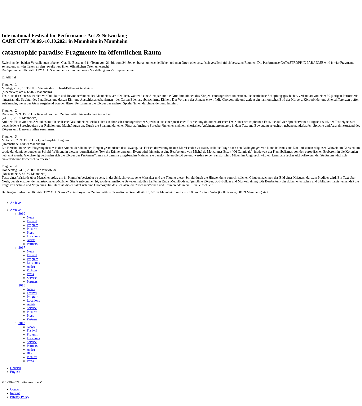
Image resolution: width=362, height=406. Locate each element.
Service (32, 278)
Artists (31, 240)
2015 (21, 285)
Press (30, 232)
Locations (33, 236)
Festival (32, 221)
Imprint (15, 393)
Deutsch (15, 368)
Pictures (32, 228)
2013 (21, 323)
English (15, 371)
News (31, 217)
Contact (15, 389)
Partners (32, 244)
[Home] (23, 26)
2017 (21, 247)
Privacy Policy (19, 397)
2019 (21, 213)
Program (32, 225)
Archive (15, 202)
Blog (30, 353)
